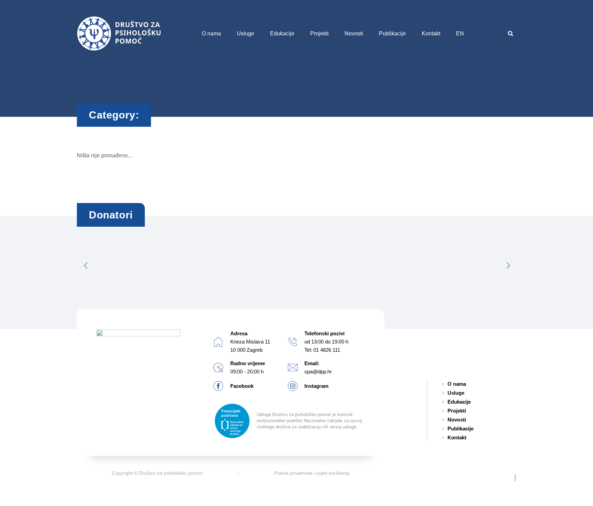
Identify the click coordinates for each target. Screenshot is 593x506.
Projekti (319, 33)
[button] (510, 33)
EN (460, 33)
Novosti (354, 33)
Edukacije (282, 33)
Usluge (245, 33)
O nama (211, 33)
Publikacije (392, 33)
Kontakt (431, 33)
